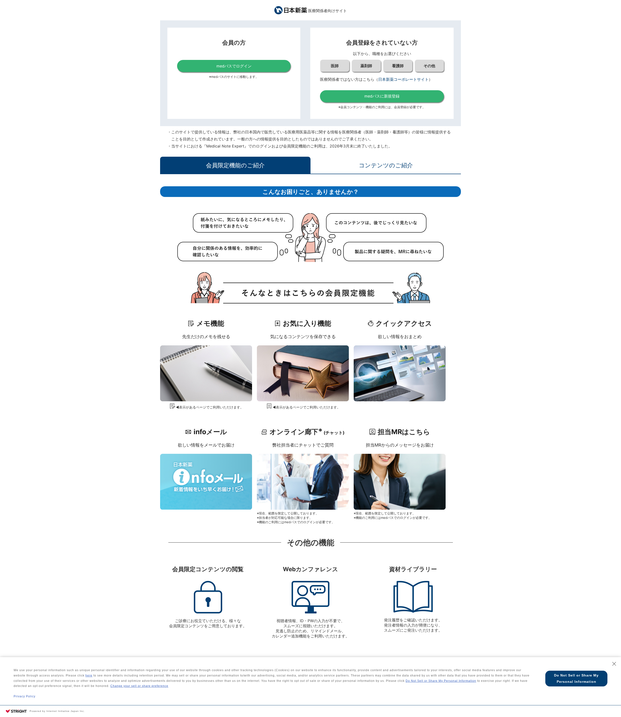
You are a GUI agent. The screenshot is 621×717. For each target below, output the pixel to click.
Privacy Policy (24, 696)
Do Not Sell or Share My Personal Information (441, 681)
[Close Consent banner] (614, 664)
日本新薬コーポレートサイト (403, 79)
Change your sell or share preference (139, 686)
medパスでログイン (234, 66)
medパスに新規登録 (382, 96)
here (88, 675)
